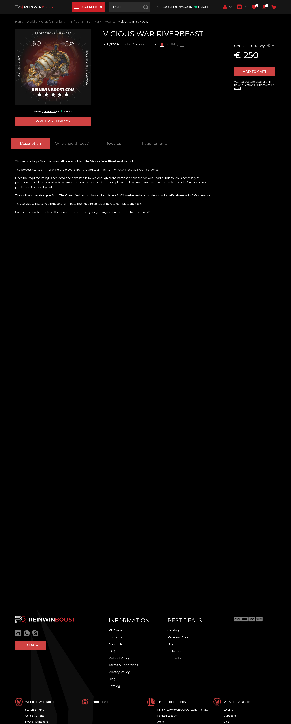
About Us (115, 644)
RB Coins (115, 630)
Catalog (114, 686)
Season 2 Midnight (36, 709)
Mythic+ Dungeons (36, 721)
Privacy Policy (119, 672)
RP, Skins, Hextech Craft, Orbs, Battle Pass (182, 709)
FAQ (112, 651)
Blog (112, 679)
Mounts (110, 21)
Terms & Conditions (123, 665)
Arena (161, 721)
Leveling (228, 709)
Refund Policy (119, 658)
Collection (174, 651)
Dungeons (229, 715)
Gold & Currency (35, 715)
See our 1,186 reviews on (177, 6)
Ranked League (167, 715)
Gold (226, 721)
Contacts (115, 637)
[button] (264, 7)
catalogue (92, 7)
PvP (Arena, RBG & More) (85, 21)
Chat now (30, 645)
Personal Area (177, 637)
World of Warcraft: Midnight (46, 21)
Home (19, 21)
